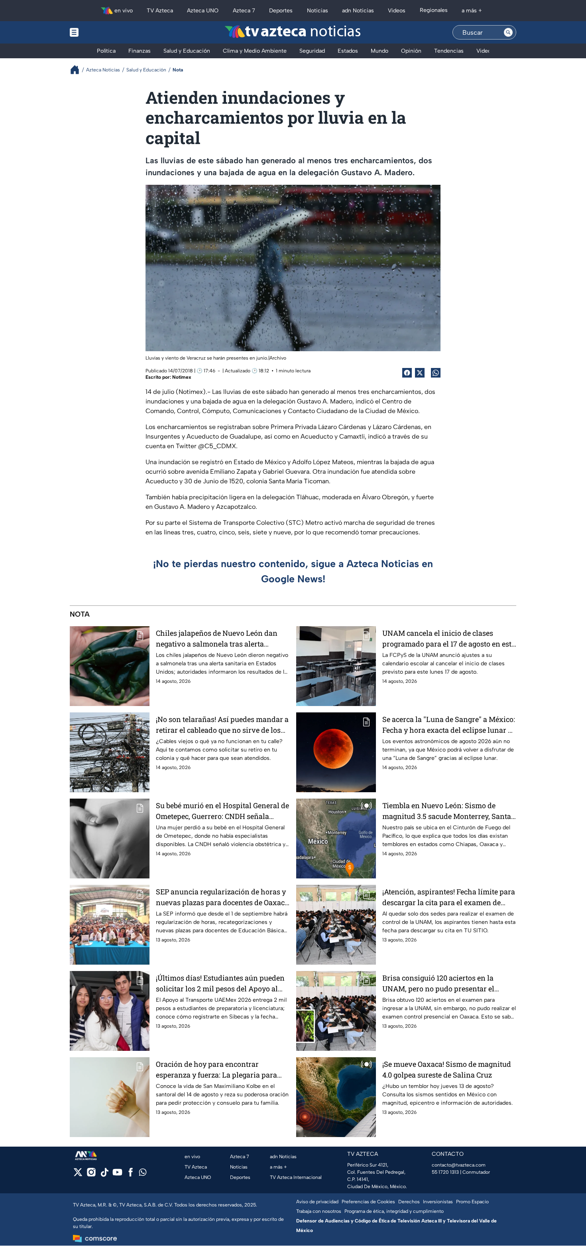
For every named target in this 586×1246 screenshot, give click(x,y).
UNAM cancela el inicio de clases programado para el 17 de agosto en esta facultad (448, 638)
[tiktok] (104, 1175)
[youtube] (117, 1175)
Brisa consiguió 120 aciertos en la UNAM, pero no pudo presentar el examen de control (438, 983)
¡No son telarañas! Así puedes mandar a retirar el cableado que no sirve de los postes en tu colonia (222, 725)
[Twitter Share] (420, 373)
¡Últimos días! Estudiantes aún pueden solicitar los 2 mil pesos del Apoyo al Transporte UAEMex (220, 983)
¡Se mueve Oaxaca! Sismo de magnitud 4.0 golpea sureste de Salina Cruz (446, 1069)
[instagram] (91, 1175)
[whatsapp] (143, 1174)
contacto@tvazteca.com (459, 1165)
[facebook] (131, 1175)
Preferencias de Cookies (368, 1201)
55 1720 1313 (445, 1172)
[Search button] (508, 32)
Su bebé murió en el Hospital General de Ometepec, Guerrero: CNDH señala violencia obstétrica (222, 811)
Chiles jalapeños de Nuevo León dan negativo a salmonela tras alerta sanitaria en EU (216, 638)
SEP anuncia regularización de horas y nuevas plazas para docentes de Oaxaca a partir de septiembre (222, 897)
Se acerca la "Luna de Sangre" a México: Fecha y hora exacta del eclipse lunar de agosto (449, 725)
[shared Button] (435, 373)
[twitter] (78, 1175)
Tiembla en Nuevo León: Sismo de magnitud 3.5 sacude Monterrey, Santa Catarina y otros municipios (446, 811)
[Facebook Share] (407, 373)
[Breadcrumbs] (78, 70)
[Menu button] (102, 32)
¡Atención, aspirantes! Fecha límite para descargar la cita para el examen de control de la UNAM (448, 897)
